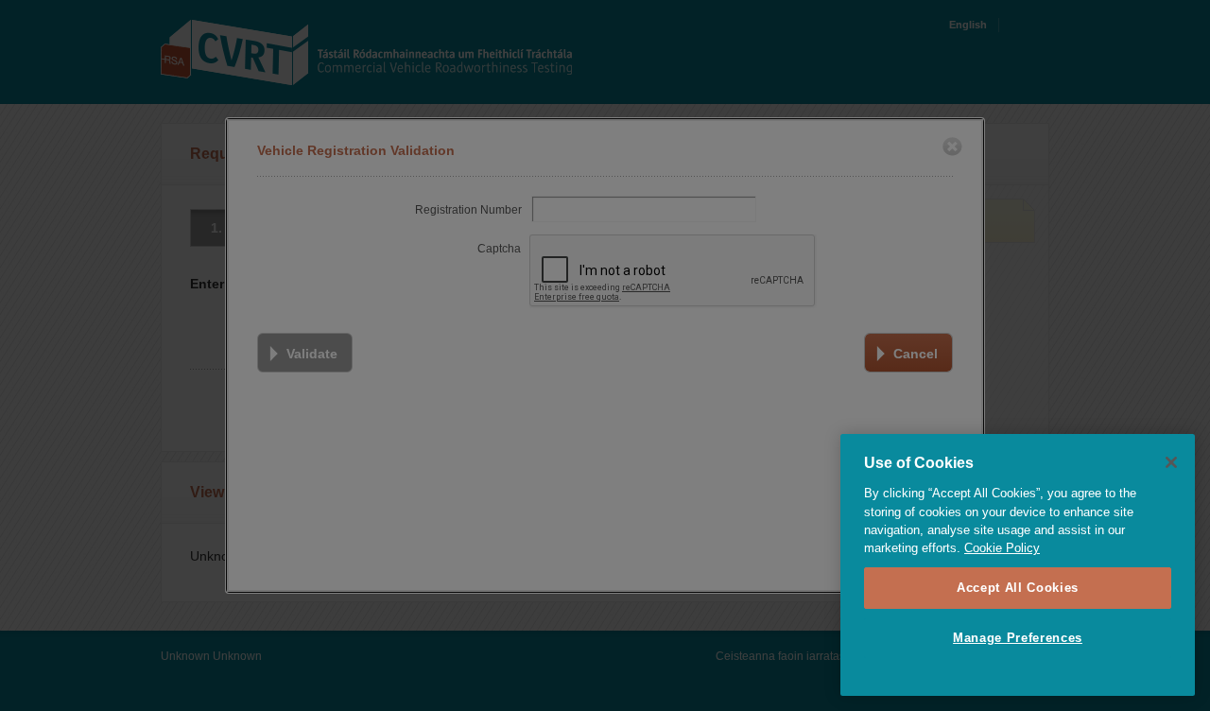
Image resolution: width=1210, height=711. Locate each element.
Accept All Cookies (1018, 588)
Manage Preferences (1017, 638)
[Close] (1171, 462)
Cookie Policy (1002, 548)
